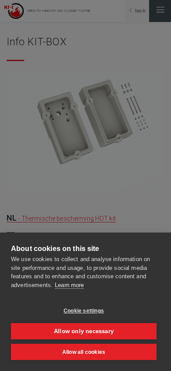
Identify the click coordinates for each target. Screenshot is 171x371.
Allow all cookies (83, 352)
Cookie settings (84, 311)
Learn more (69, 285)
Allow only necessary (84, 331)
